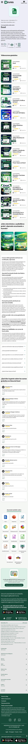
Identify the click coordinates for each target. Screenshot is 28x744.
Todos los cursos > (5, 20)
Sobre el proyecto (5, 698)
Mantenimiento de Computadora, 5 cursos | (9, 633)
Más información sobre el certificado (14, 585)
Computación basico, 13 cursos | (7, 626)
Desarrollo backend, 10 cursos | (7, 642)
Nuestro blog (4, 696)
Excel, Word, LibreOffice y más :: (8, 22)
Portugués (11, 731)
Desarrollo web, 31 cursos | (20, 626)
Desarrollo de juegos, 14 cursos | (7, 637)
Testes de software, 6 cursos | (20, 642)
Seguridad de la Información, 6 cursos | (9, 634)
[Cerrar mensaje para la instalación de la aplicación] (27, 736)
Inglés (7, 731)
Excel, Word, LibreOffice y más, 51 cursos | (9, 625)
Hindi (20, 731)
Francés (16, 731)
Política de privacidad (6, 705)
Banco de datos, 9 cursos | (20, 637)
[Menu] (2, 2)
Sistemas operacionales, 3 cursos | (8, 641)
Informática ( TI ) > (13, 20)
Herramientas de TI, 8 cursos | (7, 644)
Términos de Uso (5, 703)
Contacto (3, 701)
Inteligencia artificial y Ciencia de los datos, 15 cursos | (12, 631)
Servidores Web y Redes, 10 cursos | (8, 639)
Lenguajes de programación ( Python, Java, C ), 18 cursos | (12, 628)
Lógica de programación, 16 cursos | (8, 629)
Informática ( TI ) (14, 622)
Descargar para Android (16, 321)
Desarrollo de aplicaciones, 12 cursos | (8, 636)
